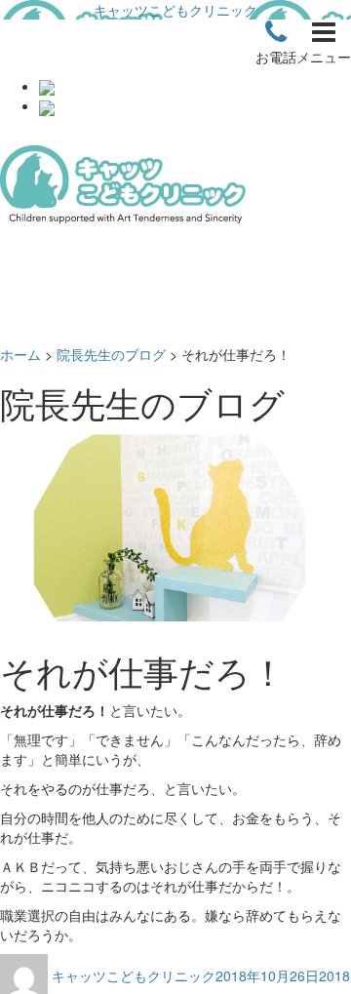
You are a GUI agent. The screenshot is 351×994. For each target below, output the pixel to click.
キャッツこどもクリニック (175, 10)
